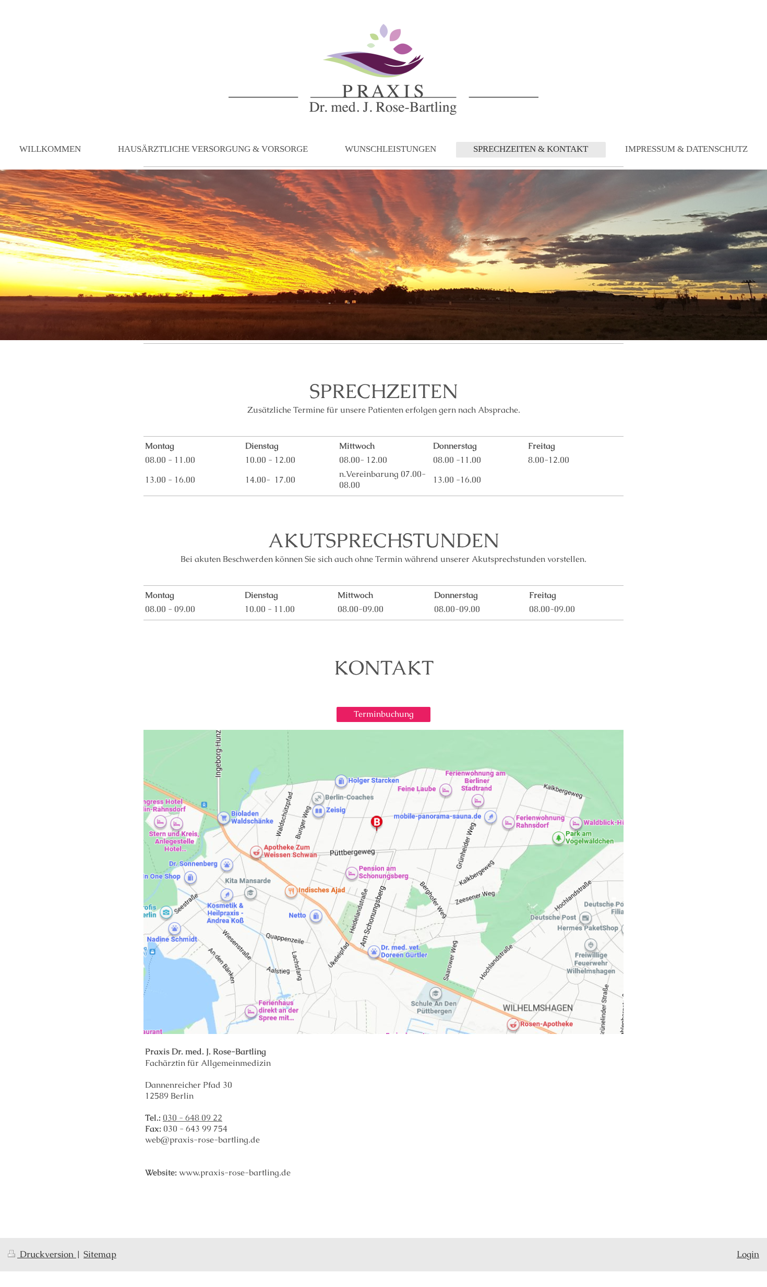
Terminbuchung (384, 714)
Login (748, 1254)
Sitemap (99, 1254)
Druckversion (46, 1254)
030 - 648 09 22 (192, 1118)
